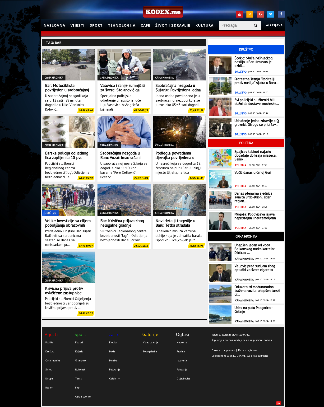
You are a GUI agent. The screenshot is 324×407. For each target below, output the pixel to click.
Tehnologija (121, 25)
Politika (49, 342)
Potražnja (182, 369)
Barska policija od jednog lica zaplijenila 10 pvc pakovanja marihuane (66, 157)
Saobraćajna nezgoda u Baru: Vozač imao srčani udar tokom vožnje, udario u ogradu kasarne (122, 159)
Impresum (229, 350)
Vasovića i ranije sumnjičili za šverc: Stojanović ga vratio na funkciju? (122, 90)
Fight (78, 387)
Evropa (49, 378)
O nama (216, 350)
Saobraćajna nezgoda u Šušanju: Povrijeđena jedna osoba (178, 90)
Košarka (79, 351)
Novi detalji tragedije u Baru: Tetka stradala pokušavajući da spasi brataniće (175, 227)
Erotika (113, 342)
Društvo (49, 351)
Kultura (204, 25)
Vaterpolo (80, 360)
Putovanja (114, 369)
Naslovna (54, 25)
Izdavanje (182, 360)
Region (49, 387)
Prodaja (181, 351)
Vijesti (77, 25)
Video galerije (150, 342)
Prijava (276, 25)
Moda (112, 351)
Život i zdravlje (172, 25)
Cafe (145, 25)
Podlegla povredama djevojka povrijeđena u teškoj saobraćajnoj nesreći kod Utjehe (179, 159)
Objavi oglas (183, 378)
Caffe (114, 334)
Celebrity (114, 378)
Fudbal (79, 342)
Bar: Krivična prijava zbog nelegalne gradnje (122, 223)
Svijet (48, 369)
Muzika (113, 360)
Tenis (78, 378)
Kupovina (182, 342)
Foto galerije (150, 351)
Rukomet (80, 369)
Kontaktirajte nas (247, 350)
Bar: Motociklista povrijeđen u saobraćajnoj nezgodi (67, 90)
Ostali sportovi (83, 396)
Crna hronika (52, 360)
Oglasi (182, 334)
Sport (96, 25)
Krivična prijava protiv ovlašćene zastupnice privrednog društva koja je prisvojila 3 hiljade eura (67, 295)
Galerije (150, 334)
